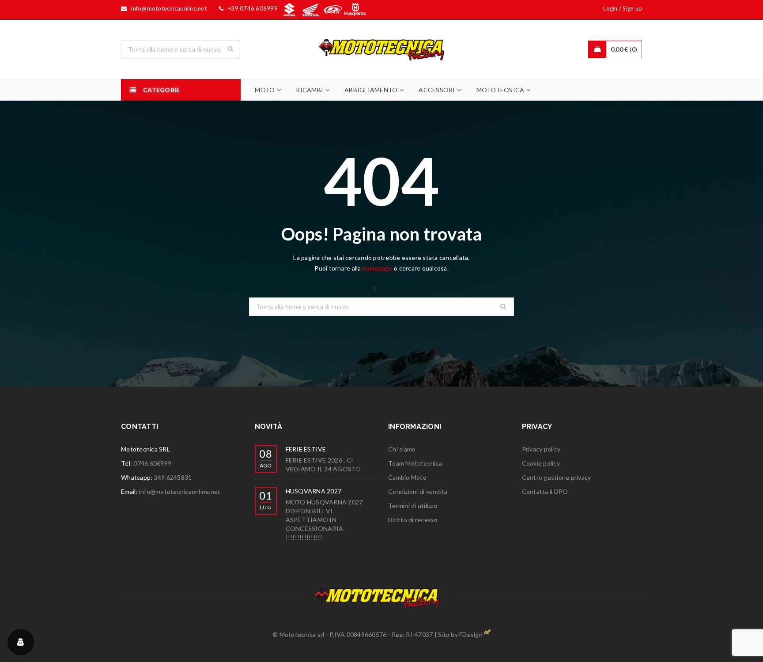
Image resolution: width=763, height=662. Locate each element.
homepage (378, 268)
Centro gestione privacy (556, 477)
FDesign (471, 634)
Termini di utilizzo (413, 505)
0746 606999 (152, 463)
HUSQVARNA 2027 (314, 491)
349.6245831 (173, 477)
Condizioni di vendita (417, 491)
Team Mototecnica (415, 463)
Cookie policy (541, 463)
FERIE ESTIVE (306, 449)
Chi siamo (401, 449)
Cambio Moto (407, 477)
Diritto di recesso (413, 519)
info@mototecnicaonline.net (180, 491)
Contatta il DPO (545, 491)
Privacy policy (541, 449)
